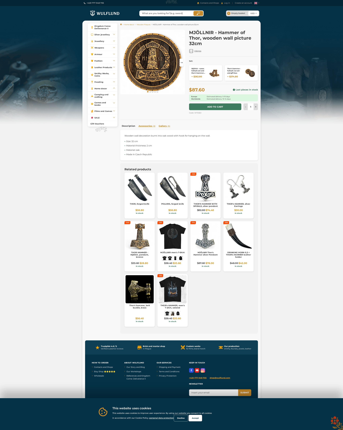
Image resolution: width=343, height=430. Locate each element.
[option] (152, 62)
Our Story (131, 367)
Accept (195, 418)
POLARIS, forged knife (172, 204)
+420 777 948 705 (95, 3)
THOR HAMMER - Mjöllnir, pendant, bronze (140, 254)
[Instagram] (203, 370)
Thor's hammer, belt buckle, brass (139, 306)
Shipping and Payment (169, 367)
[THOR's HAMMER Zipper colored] (178, 313)
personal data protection (161, 418)
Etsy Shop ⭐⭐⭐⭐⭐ (104, 371)
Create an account (243, 3)
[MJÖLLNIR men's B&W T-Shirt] (169, 258)
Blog (142, 367)
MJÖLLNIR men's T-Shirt (172, 252)
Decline (181, 418)
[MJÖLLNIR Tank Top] (175, 258)
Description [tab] (128, 126)
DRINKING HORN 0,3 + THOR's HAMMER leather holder (238, 254)
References (131, 376)
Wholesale (99, 376)
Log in (227, 3)
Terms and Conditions (169, 371)
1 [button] (147, 91)
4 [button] (154, 91)
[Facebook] (191, 370)
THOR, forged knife (139, 204)
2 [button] (149, 91)
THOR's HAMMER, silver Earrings (238, 205)
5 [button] (157, 91)
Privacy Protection (167, 376)
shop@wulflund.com (220, 378)
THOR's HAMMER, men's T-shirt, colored (173, 306)
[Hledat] (198, 13)
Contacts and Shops (209, 3)
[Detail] (214, 73)
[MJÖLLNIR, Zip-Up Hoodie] (180, 258)
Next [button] (182, 63)
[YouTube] (197, 370)
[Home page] (121, 25)
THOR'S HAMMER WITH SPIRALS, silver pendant (205, 205)
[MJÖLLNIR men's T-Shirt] (164, 258)
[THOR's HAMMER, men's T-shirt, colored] (167, 313)
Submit (244, 392)
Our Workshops (133, 371)
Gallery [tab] (164, 126)
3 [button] (152, 91)
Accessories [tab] (147, 126)
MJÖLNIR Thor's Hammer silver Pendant (205, 253)
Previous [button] (124, 63)
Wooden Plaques (143, 25)
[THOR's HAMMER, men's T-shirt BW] (172, 313)
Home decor (129, 25)
